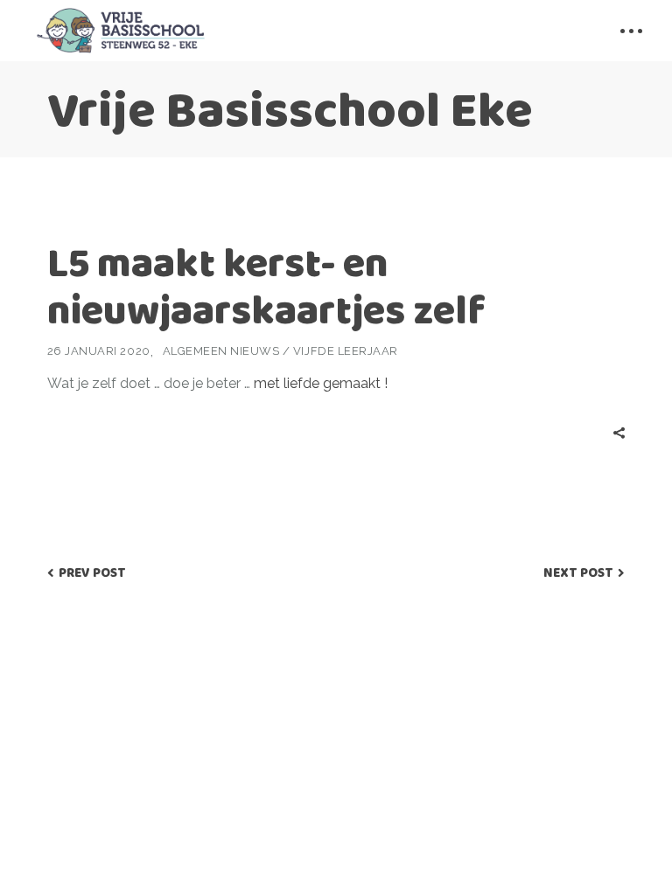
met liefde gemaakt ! (321, 383)
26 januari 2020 (98, 350)
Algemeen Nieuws (221, 350)
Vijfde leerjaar (345, 350)
